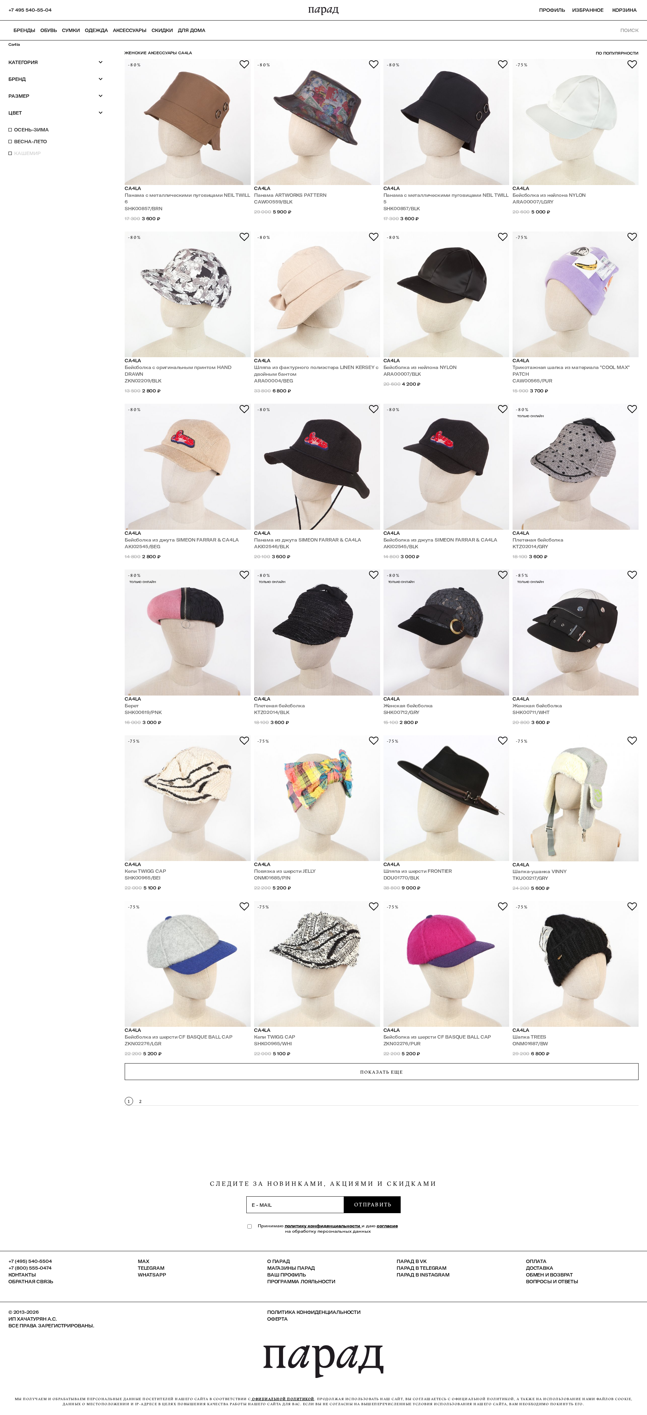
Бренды (24, 30)
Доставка (539, 1268)
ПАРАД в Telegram (421, 1268)
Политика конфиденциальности (314, 1312)
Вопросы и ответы (552, 1281)
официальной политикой (282, 1399)
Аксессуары (130, 30)
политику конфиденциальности (323, 1225)
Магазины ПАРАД (291, 1268)
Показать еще (381, 1072)
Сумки (71, 30)
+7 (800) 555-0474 (30, 1268)
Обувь (48, 30)
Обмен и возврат (549, 1275)
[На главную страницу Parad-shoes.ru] (323, 10)
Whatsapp (152, 1275)
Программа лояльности (301, 1281)
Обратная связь (30, 1281)
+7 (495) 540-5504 (30, 1261)
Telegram (151, 1268)
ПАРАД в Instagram (423, 1275)
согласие (387, 1225)
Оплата (536, 1261)
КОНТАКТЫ (22, 1275)
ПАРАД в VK (412, 1261)
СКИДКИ (162, 30)
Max (143, 1261)
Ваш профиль (286, 1275)
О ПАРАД (278, 1261)
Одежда (96, 30)
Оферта (277, 1319)
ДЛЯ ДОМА (191, 30)
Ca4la (133, 188)
